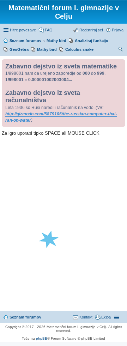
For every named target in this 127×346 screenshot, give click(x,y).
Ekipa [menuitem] (106, 317)
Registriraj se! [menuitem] (91, 30)
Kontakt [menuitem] (85, 317)
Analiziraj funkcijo (91, 40)
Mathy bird (47, 49)
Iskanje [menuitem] (121, 50)
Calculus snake (79, 49)
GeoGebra (19, 49)
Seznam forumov (25, 317)
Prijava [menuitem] (117, 30)
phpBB (41, 338)
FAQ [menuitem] (49, 30)
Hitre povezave (23, 30)
